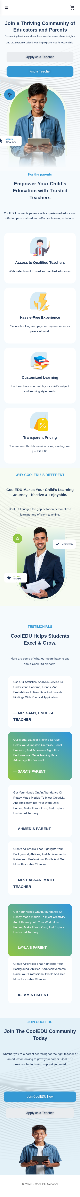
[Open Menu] (6, 7)
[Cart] (72, 8)
